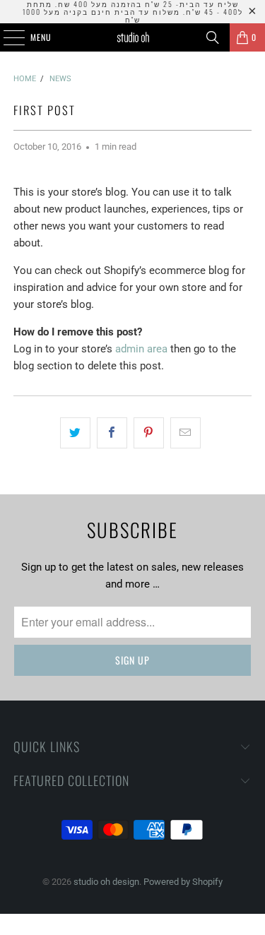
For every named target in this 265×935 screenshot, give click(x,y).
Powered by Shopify (183, 881)
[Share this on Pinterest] (149, 432)
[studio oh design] (132, 37)
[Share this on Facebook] (112, 432)
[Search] (212, 37)
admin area (141, 349)
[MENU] (6, 37)
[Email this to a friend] (185, 432)
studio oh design (106, 881)
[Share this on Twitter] (75, 432)
